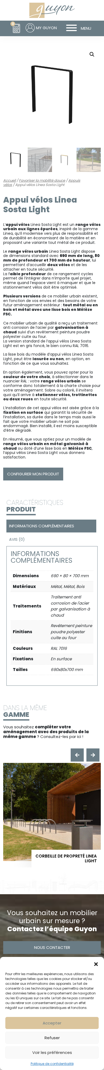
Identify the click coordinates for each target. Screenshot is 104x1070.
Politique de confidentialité (52, 1063)
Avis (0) (17, 539)
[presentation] (77, 755)
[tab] (50, 526)
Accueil (9, 180)
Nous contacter (52, 947)
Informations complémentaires (41, 526)
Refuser (52, 1038)
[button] (96, 963)
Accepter (52, 1023)
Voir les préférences (52, 1052)
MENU (86, 28)
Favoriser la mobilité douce (42, 180)
